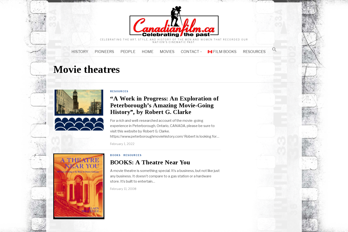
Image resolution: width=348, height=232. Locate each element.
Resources (119, 91)
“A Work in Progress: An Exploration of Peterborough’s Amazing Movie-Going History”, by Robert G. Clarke (164, 105)
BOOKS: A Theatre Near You (150, 162)
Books (115, 155)
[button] (274, 49)
